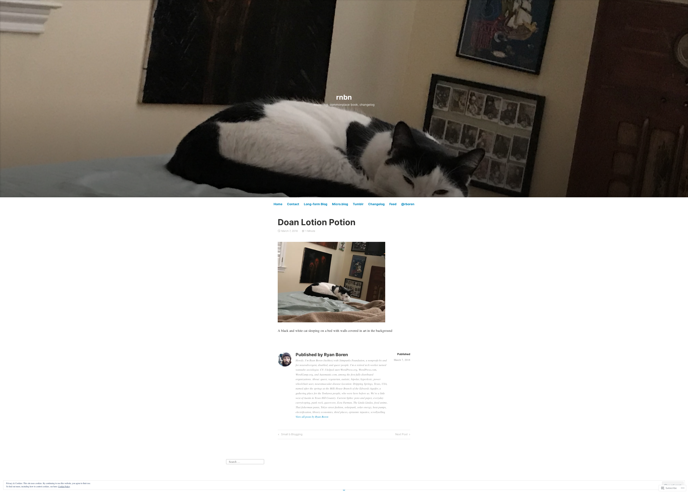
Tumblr (358, 204)
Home (278, 204)
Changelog (376, 204)
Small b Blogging (289, 434)
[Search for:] (245, 461)
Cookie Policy (64, 486)
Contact (293, 204)
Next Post (401, 434)
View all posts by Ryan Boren (312, 416)
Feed (392, 204)
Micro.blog (340, 204)
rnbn (344, 97)
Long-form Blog (315, 204)
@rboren (407, 204)
